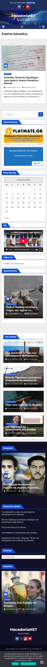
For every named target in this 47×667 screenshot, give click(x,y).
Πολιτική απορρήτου (28, 664)
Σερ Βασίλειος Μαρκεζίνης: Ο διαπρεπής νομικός (20, 486)
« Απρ (6, 218)
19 (18, 203)
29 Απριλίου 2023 (12, 491)
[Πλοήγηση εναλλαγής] (22, 26)
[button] (40, 27)
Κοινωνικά (7, 74)
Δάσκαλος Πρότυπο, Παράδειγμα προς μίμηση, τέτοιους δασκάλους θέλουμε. (21, 80)
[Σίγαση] (37, 250)
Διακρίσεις (7, 599)
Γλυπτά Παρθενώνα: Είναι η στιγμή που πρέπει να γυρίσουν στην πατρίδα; (21, 310)
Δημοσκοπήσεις (11, 304)
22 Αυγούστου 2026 (15, 359)
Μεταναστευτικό (11, 374)
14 (29, 198)
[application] (23, 241)
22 (35, 203)
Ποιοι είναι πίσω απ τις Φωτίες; (23, 404)
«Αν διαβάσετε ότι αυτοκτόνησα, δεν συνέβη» (20, 428)
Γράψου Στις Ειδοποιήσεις (14, 263)
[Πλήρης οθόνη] (40, 250)
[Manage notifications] (42, 662)
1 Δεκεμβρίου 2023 (15, 313)
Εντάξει (15, 664)
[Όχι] (44, 659)
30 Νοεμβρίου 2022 (13, 609)
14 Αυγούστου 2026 (15, 408)
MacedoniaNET (23, 16)
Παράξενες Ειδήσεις (12, 423)
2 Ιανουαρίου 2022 (13, 87)
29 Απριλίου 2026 (14, 433)
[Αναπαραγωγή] (7, 250)
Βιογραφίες (7, 481)
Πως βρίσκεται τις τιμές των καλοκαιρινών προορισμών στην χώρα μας (21, 355)
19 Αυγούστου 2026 (15, 384)
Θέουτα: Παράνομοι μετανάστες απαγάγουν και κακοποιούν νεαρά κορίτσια (23, 380)
